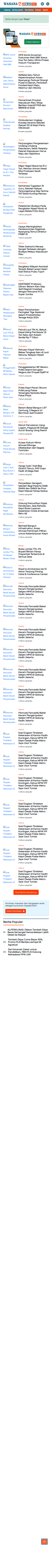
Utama (7, 10)
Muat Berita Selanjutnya (26, 892)
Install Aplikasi (32, 41)
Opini (45, 10)
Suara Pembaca (14, 911)
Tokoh (38, 10)
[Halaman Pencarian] (47, 3)
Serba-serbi (17, 10)
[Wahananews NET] (20, 4)
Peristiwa (29, 10)
